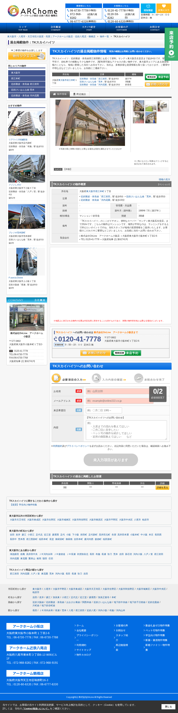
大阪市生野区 (49, 520)
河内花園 (102, 84)
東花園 (23, 558)
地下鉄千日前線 (137, 602)
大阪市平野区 (111, 520)
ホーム (80, 625)
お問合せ (121, 630)
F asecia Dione (16, 277)
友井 (18, 534)
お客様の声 (122, 625)
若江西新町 (32, 539)
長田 (92, 554)
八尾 (71, 610)
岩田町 (83, 534)
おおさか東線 (73, 602)
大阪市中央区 (126, 520)
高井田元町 (104, 534)
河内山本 (120, 610)
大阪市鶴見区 (96, 520)
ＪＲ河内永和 (45, 554)
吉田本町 (78, 539)
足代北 (39, 534)
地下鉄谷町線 (48, 605)
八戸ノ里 (148, 554)
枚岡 (39, 558)
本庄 (151, 534)
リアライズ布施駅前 (18, 139)
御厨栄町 (59, 539)
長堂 (51, 539)
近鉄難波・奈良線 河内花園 (25, 95)
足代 (62, 534)
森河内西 (88, 539)
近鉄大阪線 (38, 602)
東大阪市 (62, 80)
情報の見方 (164, 179)
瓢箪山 (32, 558)
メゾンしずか (15, 185)
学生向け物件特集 (155, 635)
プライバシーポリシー (78, 446)
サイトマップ (83, 650)
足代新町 (93, 534)
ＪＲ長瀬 (71, 554)
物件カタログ (83, 654)
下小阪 (75, 534)
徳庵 (22, 554)
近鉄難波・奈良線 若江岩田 (25, 84)
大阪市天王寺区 (18, 520)
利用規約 (57, 446)
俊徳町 (98, 539)
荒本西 (21, 539)
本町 (114, 597)
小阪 (68, 534)
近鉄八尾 (91, 610)
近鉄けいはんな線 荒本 (22, 89)
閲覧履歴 (148, 10)
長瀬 (104, 554)
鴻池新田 (14, 554)
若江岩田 (102, 78)
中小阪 (144, 534)
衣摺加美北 (82, 554)
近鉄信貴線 (153, 602)
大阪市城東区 (64, 520)
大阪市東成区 (34, 520)
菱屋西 (55, 534)
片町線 (36, 605)
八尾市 (137, 520)
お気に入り (163, 10)
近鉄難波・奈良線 (88, 78)
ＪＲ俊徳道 (59, 554)
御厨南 (69, 539)
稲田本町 (43, 539)
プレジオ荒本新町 (17, 232)
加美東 (56, 597)
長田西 (158, 534)
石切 (50, 558)
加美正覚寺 (103, 597)
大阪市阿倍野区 (80, 520)
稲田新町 (107, 539)
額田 (45, 558)
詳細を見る (162, 487)
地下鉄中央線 (120, 602)
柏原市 (145, 520)
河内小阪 (137, 554)
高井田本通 (123, 534)
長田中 (13, 539)
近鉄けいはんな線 (88, 81)
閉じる (168, 706)
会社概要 (81, 630)
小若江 (31, 534)
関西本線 (86, 602)
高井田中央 (32, 554)
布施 (98, 554)
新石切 (128, 554)
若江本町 (71, 80)
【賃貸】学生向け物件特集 (23, 505)
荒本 (100, 81)
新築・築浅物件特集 (156, 640)
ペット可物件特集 (155, 630)
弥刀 (109, 554)
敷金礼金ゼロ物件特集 (157, 625)
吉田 (12, 534)
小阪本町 (134, 534)
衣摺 (114, 534)
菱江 (24, 534)
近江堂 (47, 534)
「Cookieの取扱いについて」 (36, 708)
